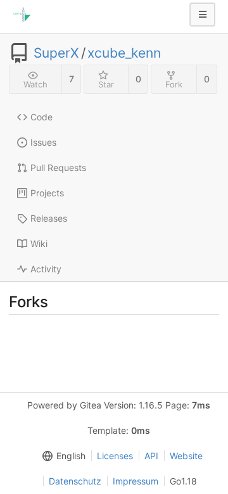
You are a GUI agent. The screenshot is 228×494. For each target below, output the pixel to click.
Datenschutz (75, 481)
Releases (48, 218)
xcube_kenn (124, 53)
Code (41, 116)
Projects (47, 192)
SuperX (56, 53)
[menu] (61, 456)
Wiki (39, 243)
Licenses (115, 455)
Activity (45, 268)
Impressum (135, 481)
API (151, 455)
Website (186, 455)
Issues (43, 142)
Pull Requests (58, 167)
